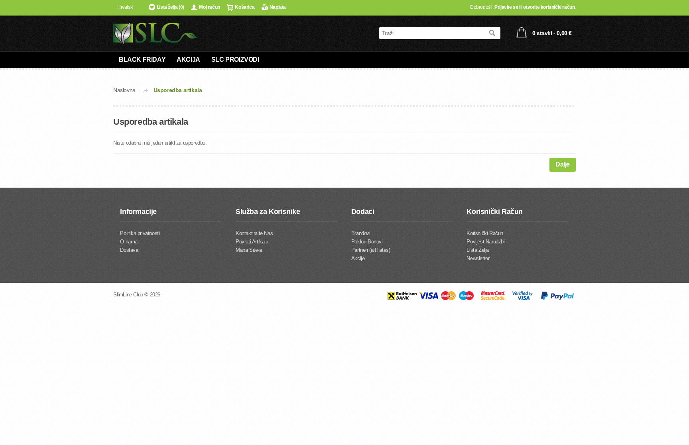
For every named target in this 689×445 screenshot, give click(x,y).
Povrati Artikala (252, 242)
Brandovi (360, 233)
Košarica (244, 7)
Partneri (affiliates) (370, 250)
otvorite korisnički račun (549, 7)
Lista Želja (478, 250)
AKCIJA (188, 59)
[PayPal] (557, 299)
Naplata (278, 7)
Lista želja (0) (170, 7)
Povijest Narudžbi (485, 242)
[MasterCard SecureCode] (493, 299)
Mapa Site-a (249, 250)
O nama (129, 242)
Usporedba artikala (178, 90)
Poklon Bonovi (367, 242)
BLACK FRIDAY (142, 59)
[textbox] (431, 33)
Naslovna (124, 90)
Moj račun (209, 7)
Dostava (129, 250)
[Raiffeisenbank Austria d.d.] (401, 299)
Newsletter (478, 258)
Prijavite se (506, 7)
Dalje (562, 164)
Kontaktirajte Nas (254, 233)
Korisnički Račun (485, 233)
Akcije (358, 258)
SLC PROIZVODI (235, 59)
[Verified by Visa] (522, 299)
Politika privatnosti (139, 233)
